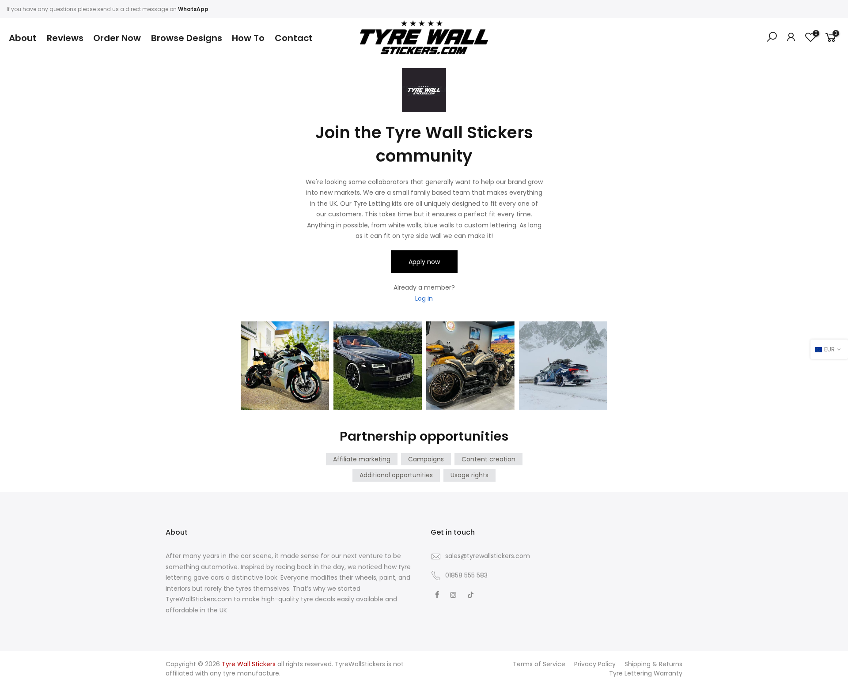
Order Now (117, 38)
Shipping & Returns (653, 664)
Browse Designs (186, 38)
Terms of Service (539, 664)
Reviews (65, 38)
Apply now (424, 261)
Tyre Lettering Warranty (645, 673)
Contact (294, 38)
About (23, 38)
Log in (424, 298)
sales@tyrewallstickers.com (487, 555)
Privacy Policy (595, 664)
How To (248, 38)
